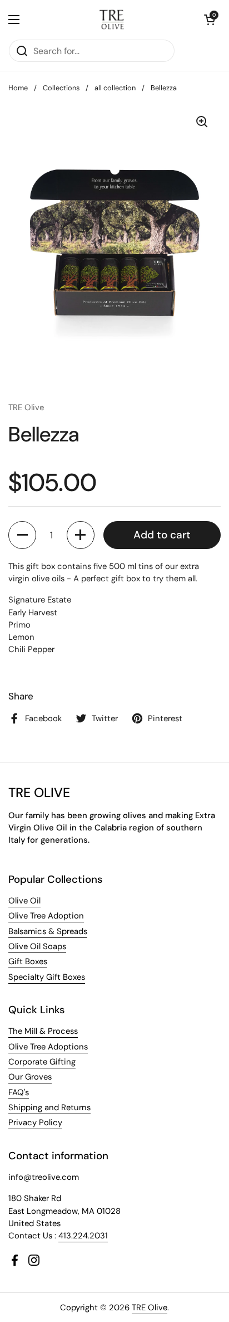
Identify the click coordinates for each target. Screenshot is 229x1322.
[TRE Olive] (112, 19)
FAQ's (18, 1092)
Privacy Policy (35, 1122)
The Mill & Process (43, 1031)
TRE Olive (149, 1307)
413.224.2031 (83, 1235)
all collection (115, 88)
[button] (209, 19)
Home (18, 88)
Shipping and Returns (49, 1107)
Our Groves (30, 1076)
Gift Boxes (27, 961)
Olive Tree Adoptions (48, 1046)
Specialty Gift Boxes (46, 977)
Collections (61, 88)
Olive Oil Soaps (37, 946)
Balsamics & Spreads (47, 931)
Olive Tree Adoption (46, 915)
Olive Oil (24, 900)
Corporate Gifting (42, 1061)
